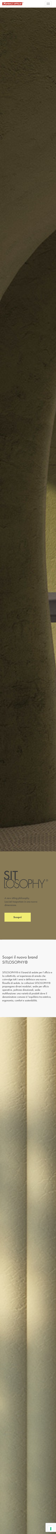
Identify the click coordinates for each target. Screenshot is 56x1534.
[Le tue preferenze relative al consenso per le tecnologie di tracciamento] (51, 1529)
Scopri (17, 917)
